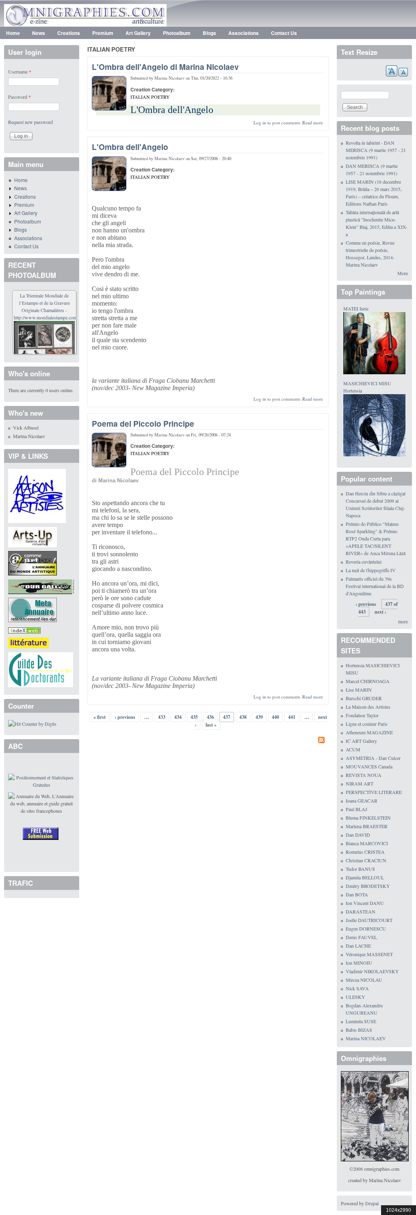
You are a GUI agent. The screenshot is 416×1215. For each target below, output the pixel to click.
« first (99, 717)
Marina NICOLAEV (366, 1038)
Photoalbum (177, 33)
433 (161, 717)
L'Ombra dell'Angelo (130, 146)
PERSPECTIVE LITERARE (374, 792)
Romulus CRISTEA (365, 851)
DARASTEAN (360, 911)
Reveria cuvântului (363, 561)
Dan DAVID (358, 834)
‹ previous (125, 717)
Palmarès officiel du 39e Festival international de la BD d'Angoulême (375, 586)
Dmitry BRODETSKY (368, 886)
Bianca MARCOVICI (367, 843)
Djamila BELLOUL (365, 877)
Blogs (209, 33)
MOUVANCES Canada (369, 766)
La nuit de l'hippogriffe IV (371, 570)
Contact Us (284, 33)
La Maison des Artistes (368, 706)
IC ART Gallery (361, 741)
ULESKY (355, 997)
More (402, 273)
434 (178, 717)
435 (194, 717)
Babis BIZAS (359, 1029)
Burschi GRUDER (364, 698)
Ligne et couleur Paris (367, 723)
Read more (312, 122)
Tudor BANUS (360, 869)
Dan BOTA (357, 894)
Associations (243, 33)
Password (19, 96)
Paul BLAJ (356, 809)
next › (380, 611)
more (403, 621)
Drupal (372, 1203)
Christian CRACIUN (366, 860)
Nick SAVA (357, 988)
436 (210, 717)
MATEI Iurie (355, 308)
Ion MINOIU (359, 962)
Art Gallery (138, 33)
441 (291, 717)
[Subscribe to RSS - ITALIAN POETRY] (208, 741)
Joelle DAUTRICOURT (369, 920)
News (38, 33)
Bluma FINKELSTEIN (368, 817)
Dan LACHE (358, 945)
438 (243, 717)
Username (19, 71)
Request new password (30, 122)
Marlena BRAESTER (367, 826)
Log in (260, 122)
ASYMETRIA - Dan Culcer (373, 758)
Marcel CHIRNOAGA (368, 681)
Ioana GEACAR (361, 800)
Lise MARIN (359, 689)
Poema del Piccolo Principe (143, 423)
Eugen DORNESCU (366, 928)
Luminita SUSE (361, 1021)
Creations (68, 33)
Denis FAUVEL (361, 937)
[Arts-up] (32, 536)
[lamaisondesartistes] (37, 495)
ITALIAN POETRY (150, 96)
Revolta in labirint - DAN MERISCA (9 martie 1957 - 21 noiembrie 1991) (376, 150)
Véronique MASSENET (369, 954)
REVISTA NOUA (363, 775)
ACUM (353, 749)
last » (211, 724)
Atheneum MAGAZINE (369, 732)
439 (259, 717)
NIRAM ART (359, 783)
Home (13, 33)
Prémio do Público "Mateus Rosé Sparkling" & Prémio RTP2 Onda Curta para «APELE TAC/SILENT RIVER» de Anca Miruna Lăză (375, 538)
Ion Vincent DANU (365, 903)
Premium (102, 33)
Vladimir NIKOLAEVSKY (372, 971)
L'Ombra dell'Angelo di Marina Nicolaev (165, 66)
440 (275, 717)
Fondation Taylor (362, 715)
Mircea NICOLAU (364, 979)
